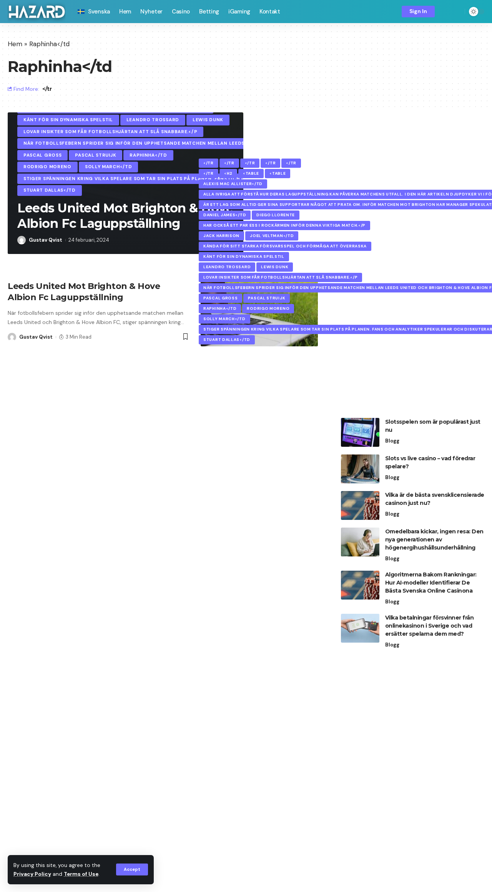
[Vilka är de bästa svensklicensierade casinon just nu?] (360, 505)
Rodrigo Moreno (47, 167)
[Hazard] (36, 11)
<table (251, 173)
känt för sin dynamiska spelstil (68, 120)
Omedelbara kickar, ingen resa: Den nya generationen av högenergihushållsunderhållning (434, 539)
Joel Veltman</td (272, 235)
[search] (457, 11)
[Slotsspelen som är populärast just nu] (360, 432)
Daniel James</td (224, 214)
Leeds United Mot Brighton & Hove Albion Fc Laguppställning (125, 215)
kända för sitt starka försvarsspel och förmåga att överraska (285, 246)
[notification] (445, 11)
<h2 (228, 173)
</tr (47, 89)
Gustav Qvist (45, 240)
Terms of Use (81, 874)
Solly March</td (108, 167)
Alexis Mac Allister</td (233, 183)
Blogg (392, 441)
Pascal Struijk (95, 155)
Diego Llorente (275, 214)
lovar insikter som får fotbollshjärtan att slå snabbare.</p (110, 132)
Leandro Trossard (152, 120)
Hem (15, 44)
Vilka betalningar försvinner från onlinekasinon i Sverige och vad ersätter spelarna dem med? (429, 625)
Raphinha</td (148, 155)
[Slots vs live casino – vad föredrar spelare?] (360, 468)
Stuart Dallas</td (49, 190)
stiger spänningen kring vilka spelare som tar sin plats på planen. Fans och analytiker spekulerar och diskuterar (186, 179)
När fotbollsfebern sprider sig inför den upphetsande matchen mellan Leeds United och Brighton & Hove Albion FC (188, 143)
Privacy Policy (32, 874)
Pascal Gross (42, 155)
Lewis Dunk (208, 120)
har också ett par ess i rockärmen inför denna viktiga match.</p (284, 225)
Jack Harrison (221, 235)
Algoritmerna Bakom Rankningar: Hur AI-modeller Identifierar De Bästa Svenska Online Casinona (431, 582)
